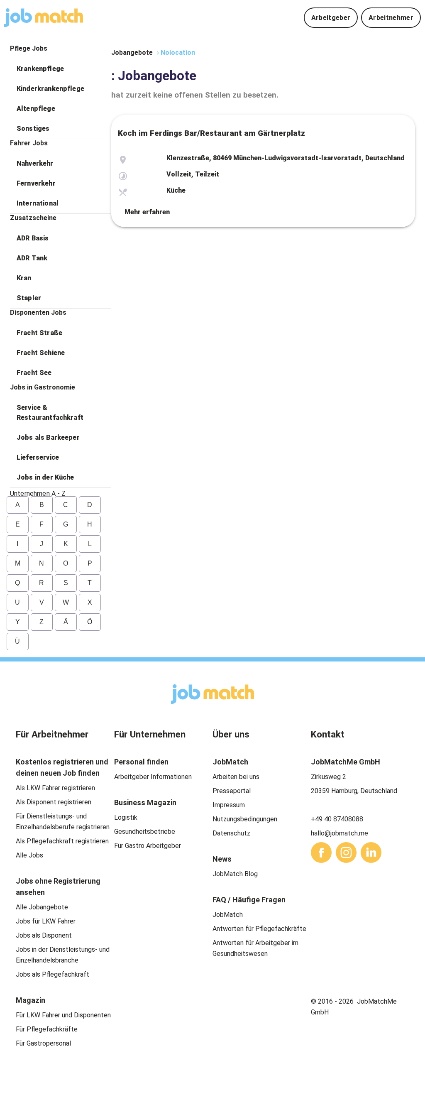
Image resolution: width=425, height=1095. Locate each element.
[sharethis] (321, 852)
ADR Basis (33, 238)
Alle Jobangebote (42, 907)
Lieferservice (38, 457)
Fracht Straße (39, 333)
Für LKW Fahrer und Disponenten (63, 1015)
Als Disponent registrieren (53, 802)
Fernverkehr (36, 183)
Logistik (125, 817)
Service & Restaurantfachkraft (50, 412)
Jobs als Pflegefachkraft (52, 974)
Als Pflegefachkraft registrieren (62, 841)
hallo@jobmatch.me (339, 833)
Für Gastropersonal (43, 1043)
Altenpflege (36, 109)
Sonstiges (33, 128)
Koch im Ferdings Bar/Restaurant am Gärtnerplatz (211, 133)
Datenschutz (231, 833)
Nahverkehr (35, 163)
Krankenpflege (40, 69)
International (38, 203)
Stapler (29, 298)
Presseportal (231, 791)
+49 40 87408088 (337, 819)
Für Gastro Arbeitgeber (147, 846)
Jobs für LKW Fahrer (46, 921)
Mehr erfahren (147, 212)
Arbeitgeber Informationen (153, 777)
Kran (24, 278)
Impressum (228, 805)
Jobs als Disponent (44, 935)
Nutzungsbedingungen (244, 819)
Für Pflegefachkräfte (47, 1029)
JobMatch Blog (235, 874)
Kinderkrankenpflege (50, 89)
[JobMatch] (43, 17)
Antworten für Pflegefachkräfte (259, 929)
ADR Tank (32, 258)
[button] (60, 69)
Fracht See (34, 373)
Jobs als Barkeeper (48, 437)
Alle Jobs (29, 855)
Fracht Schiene (41, 353)
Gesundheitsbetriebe (144, 831)
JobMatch (227, 915)
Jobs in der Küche (45, 477)
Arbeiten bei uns (235, 777)
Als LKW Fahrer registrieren (55, 788)
